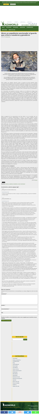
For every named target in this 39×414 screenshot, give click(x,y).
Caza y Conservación (17, 370)
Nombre (3, 305)
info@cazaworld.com (34, 406)
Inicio (3, 27)
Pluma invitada (16, 383)
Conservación (30, 27)
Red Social (9, 21)
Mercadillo (23, 21)
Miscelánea (4, 29)
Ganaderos (15, 183)
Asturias (7, 183)
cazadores (11, 183)
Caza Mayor (8, 27)
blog (14, 362)
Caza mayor (15, 366)
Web (2, 312)
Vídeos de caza (12, 29)
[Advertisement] (19, 13)
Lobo (19, 183)
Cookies (13, 410)
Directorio (29, 21)
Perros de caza (16, 381)
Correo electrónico (5, 309)
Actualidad (15, 358)
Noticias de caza (7, 36)
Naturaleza (15, 375)
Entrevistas (22, 27)
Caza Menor (15, 27)
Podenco (15, 384)
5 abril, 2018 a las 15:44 (5, 192)
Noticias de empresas (17, 378)
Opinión (14, 380)
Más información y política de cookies (30, 2)
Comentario (4, 293)
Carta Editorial (16, 364)
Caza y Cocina (16, 369)
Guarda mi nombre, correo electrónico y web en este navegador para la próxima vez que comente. (19, 318)
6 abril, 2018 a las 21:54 (5, 201)
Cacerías (16, 21)
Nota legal (9, 410)
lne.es (36, 180)
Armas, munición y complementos (17, 360)
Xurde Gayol (22, 183)
